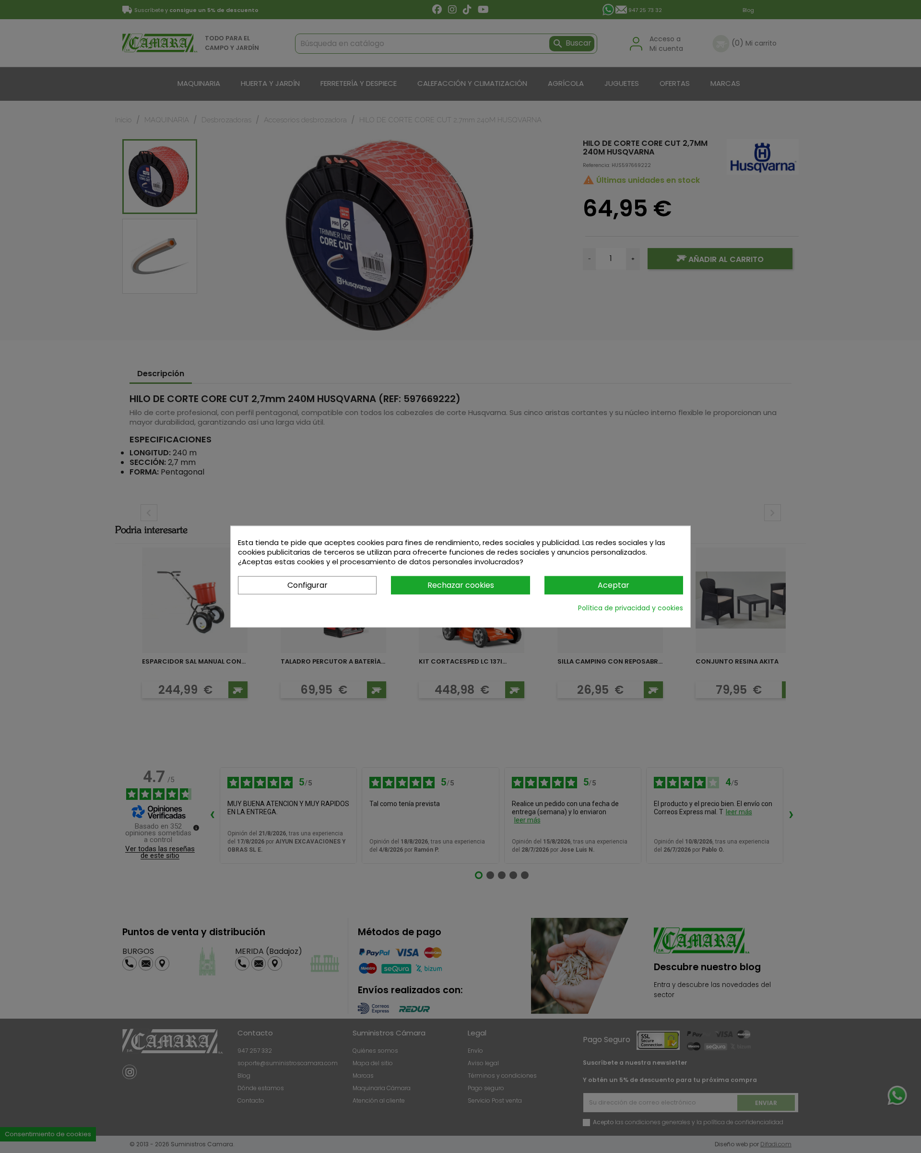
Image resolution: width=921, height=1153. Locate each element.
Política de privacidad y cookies (630, 608)
